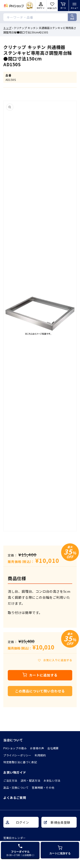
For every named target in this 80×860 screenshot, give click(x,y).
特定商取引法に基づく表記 (20, 762)
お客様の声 (37, 748)
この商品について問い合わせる (40, 691)
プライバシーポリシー (17, 755)
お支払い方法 (52, 780)
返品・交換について (15, 787)
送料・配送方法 (30, 780)
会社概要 (52, 748)
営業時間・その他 (43, 787)
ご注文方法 (10, 780)
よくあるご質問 (14, 797)
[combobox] (40, 17)
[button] (74, 5)
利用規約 (40, 755)
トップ (7, 28)
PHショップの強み (15, 748)
